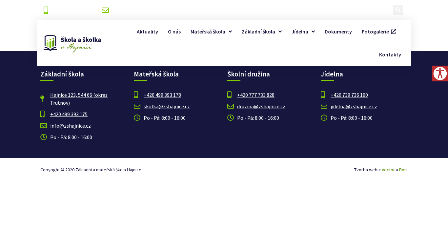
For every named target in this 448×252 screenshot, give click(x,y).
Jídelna (300, 31)
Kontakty (390, 54)
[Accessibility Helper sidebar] (440, 73)
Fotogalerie (376, 31)
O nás (174, 31)
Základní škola (258, 31)
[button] (398, 10)
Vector (388, 170)
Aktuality (147, 31)
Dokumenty (338, 31)
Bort (403, 170)
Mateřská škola (208, 31)
